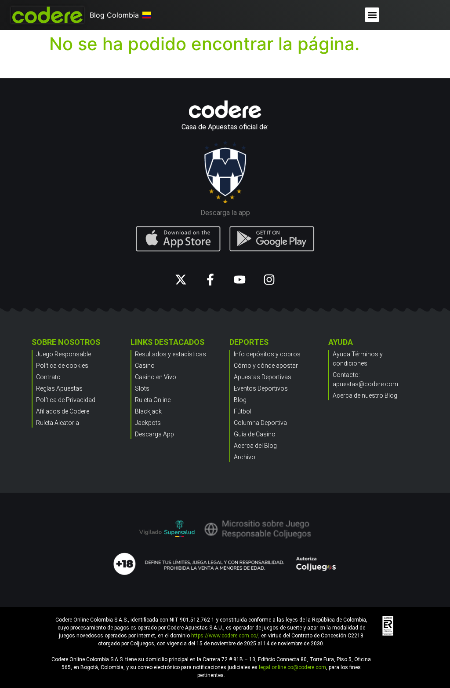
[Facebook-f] (210, 279)
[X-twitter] (181, 279)
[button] (372, 14)
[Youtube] (240, 279)
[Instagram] (269, 279)
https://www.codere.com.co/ (224, 636)
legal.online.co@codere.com (292, 667)
